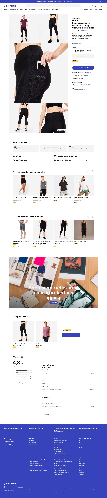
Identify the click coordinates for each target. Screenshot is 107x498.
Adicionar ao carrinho (83, 67)
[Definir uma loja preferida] (92, 5)
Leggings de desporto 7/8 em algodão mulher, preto (63, 242)
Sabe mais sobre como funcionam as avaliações (21, 383)
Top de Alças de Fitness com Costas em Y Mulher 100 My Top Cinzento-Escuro (42, 198)
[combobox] (83, 56)
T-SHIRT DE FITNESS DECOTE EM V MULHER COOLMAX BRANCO (82, 198)
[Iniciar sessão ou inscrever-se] (98, 5)
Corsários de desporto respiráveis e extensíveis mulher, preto (42, 242)
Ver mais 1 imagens (62, 130)
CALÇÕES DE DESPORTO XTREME (21, 241)
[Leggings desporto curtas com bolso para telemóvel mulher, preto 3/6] (38, 73)
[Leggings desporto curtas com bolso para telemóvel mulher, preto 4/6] (24, 118)
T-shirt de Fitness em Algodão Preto (62, 197)
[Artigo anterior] (88, 171)
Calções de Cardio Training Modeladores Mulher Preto (20, 198)
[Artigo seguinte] (92, 171)
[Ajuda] (95, 5)
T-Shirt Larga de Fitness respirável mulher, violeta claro (46, 344)
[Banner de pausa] (100, 1)
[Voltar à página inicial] (10, 6)
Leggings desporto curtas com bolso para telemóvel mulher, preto (23, 344)
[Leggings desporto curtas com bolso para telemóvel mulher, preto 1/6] (53, 28)
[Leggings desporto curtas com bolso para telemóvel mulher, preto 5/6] (53, 118)
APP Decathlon (85, 9)
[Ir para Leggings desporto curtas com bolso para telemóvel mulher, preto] (23, 331)
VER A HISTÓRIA (53, 302)
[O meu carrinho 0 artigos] (101, 5)
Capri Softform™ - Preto (80, 241)
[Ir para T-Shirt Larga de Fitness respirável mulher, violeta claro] (46, 331)
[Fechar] (102, 1)
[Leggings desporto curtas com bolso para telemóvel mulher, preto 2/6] (24, 28)
